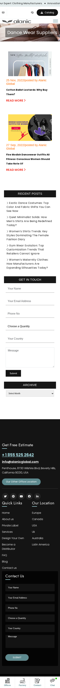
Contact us (9, 568)
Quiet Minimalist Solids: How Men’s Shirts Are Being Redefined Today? (29, 221)
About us (8, 519)
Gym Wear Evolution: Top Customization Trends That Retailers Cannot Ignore (25, 249)
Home (6, 513)
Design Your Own (13, 538)
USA (34, 525)
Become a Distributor (8, 547)
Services (7, 532)
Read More (15, 100)
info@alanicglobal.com (20, 462)
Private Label (10, 525)
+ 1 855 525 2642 (18, 455)
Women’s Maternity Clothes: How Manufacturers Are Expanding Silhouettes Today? (27, 264)
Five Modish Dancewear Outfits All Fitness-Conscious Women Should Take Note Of (28, 159)
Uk (33, 532)
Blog (5, 561)
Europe (36, 513)
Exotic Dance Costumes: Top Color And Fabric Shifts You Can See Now (28, 207)
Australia (37, 538)
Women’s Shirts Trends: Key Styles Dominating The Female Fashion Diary (27, 235)
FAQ (4, 555)
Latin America (40, 544)
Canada (37, 519)
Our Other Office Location (21, 481)
